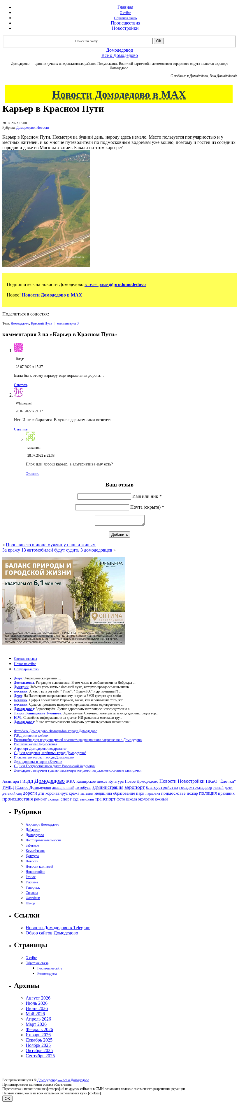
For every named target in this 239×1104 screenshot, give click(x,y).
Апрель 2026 (38, 1018)
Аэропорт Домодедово (42, 824)
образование (124, 793)
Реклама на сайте (49, 968)
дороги (30, 793)
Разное (31, 877)
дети (229, 787)
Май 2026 (35, 1013)
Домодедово (25, 127)
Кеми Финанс (35, 851)
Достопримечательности (43, 840)
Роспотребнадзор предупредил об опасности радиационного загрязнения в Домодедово (78, 740)
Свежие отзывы (25, 659)
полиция (208, 793)
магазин (86, 793)
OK (7, 1098)
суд (75, 799)
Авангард (10, 781)
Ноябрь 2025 (38, 1045)
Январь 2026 (38, 1034)
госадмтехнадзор (195, 787)
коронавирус (56, 793)
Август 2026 (38, 997)
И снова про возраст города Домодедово (44, 757)
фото (121, 799)
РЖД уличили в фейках (31, 735)
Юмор (30, 903)
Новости (42, 127)
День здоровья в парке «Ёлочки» (38, 762)
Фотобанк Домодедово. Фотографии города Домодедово (55, 731)
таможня (87, 799)
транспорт (105, 798)
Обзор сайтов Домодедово (52, 932)
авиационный (63, 787)
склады (53, 799)
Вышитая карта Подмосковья (35, 744)
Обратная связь (125, 18)
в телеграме (115, 284)
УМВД (8, 787)
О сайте (125, 13)
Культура (116, 781)
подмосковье (173, 793)
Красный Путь (41, 323)
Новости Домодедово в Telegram (58, 927)
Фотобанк (33, 898)
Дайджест (33, 830)
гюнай (218, 787)
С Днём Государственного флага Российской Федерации (54, 766)
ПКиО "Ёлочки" (221, 781)
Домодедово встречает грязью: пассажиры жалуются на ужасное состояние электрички (77, 770)
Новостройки (125, 28)
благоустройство (162, 787)
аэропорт (134, 787)
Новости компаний (39, 866)
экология (146, 799)
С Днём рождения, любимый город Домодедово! (50, 753)
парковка (152, 793)
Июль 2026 (37, 1003)
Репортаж (33, 887)
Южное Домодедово (33, 787)
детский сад (12, 793)
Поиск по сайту (86, 41)
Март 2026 (36, 1024)
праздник (226, 793)
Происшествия (125, 22)
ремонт (40, 799)
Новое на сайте (25, 664)
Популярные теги (26, 669)
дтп (41, 793)
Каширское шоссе (91, 781)
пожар (192, 793)
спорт (66, 798)
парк (140, 793)
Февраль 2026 (39, 1029)
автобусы (83, 787)
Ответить (20, 385)
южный (161, 799)
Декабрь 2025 (39, 1039)
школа (131, 799)
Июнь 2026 (37, 1008)
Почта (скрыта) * (147, 507)
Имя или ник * (147, 496)
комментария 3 (68, 323)
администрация (107, 787)
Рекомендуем (47, 974)
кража (74, 793)
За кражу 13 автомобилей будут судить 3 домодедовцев (57, 549)
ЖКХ (70, 781)
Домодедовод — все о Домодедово (63, 1080)
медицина (103, 793)
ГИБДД (26, 781)
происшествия (17, 799)
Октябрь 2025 (39, 1050)
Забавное (32, 845)
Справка (32, 893)
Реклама (32, 882)
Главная (125, 7)
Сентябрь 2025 (40, 1055)
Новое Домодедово (141, 781)
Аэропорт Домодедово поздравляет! (41, 749)
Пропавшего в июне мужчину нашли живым (51, 544)
